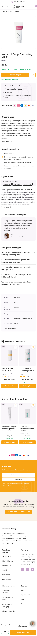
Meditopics (6, 575)
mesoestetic (6, 566)
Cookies (12, 625)
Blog (22, 599)
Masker (17, 11)
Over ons (24, 604)
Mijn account (25, 595)
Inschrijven (18, 479)
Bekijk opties (9, 386)
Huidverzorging (7, 11)
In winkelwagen (15, 75)
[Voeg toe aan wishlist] (15, 347)
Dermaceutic (7, 556)
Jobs (22, 590)
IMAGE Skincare (7, 561)
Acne (16, 314)
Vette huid (17, 319)
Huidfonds (9, 543)
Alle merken (6, 579)
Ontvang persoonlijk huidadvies (18, 511)
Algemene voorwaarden (22, 626)
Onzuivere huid (27, 319)
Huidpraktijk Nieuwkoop (11, 536)
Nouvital (17, 298)
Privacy (3, 625)
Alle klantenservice (9, 611)
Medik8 (4, 570)
